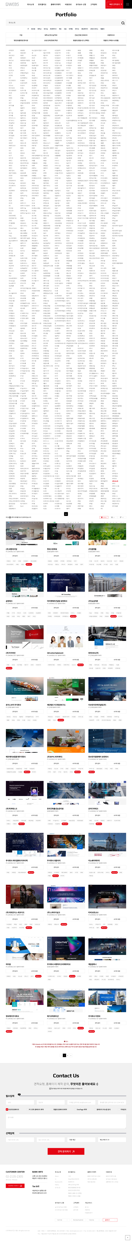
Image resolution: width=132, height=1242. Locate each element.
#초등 (102, 125)
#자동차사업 (81, 421)
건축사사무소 (94, 29)
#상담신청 (57, 123)
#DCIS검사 (12, 88)
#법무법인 (46, 183)
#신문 (67, 118)
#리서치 (34, 338)
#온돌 (67, 473)
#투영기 (103, 433)
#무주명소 (34, 456)
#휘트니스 (115, 496)
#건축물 (11, 456)
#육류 (79, 170)
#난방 (21, 458)
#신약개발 (69, 138)
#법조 (44, 196)
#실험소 (68, 176)
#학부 (113, 201)
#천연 (102, 68)
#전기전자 (92, 108)
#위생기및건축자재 (83, 108)
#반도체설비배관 (48, 93)
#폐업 (113, 68)
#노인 (21, 506)
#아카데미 (69, 228)
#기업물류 (23, 411)
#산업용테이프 (59, 80)
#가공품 (11, 306)
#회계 (113, 471)
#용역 (67, 508)
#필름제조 (115, 181)
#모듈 (33, 408)
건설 (65, 29)
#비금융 (45, 416)
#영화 (67, 446)
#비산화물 (46, 421)
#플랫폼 (114, 155)
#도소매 (34, 218)
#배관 (44, 160)
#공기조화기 (23, 135)
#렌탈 (33, 318)
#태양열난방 (104, 346)
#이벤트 (80, 291)
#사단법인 (46, 461)
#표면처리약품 (116, 98)
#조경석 (91, 318)
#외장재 (68, 491)
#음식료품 (80, 186)
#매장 (33, 373)
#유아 (79, 135)
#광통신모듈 (23, 241)
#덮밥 (33, 183)
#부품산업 (46, 356)
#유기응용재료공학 (83, 123)
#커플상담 (103, 226)
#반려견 (45, 103)
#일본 (79, 371)
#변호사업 (46, 216)
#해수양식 (115, 308)
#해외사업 (115, 321)
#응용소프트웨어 (82, 203)
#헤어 (113, 356)
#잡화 (79, 473)
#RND (10, 198)
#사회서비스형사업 (48, 501)
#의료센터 (80, 231)
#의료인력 (80, 243)
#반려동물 (46, 108)
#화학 (113, 428)
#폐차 (113, 70)
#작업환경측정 (82, 471)
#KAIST (11, 143)
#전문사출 (92, 143)
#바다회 (45, 60)
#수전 (56, 373)
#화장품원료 (115, 416)
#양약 (67, 296)
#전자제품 (92, 193)
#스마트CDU (58, 416)
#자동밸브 (80, 406)
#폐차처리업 (115, 78)
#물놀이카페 (35, 463)
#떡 (33, 286)
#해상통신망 (115, 303)
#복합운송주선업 (48, 293)
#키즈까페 (103, 313)
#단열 (33, 115)
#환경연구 (115, 448)
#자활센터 (80, 466)
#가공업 (11, 303)
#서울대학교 (58, 170)
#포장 (113, 83)
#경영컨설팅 (23, 65)
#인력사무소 (81, 321)
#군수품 (22, 308)
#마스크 (34, 346)
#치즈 (102, 173)
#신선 (67, 125)
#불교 (44, 383)
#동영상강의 (35, 251)
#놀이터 (34, 63)
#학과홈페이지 (116, 198)
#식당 (67, 80)
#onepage (12, 281)
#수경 (56, 351)
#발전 (44, 120)
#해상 (113, 288)
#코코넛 (103, 271)
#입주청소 (80, 398)
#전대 (90, 123)
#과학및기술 (23, 211)
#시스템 (57, 488)
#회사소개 (115, 481)
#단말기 (34, 108)
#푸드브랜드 (115, 105)
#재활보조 (92, 58)
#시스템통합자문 (59, 498)
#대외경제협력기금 (37, 155)
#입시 (79, 386)
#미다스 (34, 481)
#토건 (102, 373)
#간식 (10, 353)
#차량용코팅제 (93, 491)
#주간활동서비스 (94, 373)
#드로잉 (34, 258)
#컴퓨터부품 (104, 248)
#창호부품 (103, 58)
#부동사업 (46, 301)
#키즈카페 (103, 316)
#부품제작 (46, 358)
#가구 (10, 308)
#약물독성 (69, 278)
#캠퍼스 (103, 221)
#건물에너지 (12, 413)
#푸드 (113, 103)
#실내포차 (69, 155)
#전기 (90, 80)
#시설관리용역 (59, 483)
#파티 (102, 461)
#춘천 (102, 135)
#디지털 (34, 278)
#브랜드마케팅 (47, 398)
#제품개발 (92, 301)
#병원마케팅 (46, 226)
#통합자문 (103, 428)
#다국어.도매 (35, 90)
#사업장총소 (46, 473)
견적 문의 (15, 556)
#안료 (67, 238)
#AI (10, 53)
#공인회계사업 (24, 163)
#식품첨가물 (69, 108)
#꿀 (21, 446)
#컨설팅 (103, 236)
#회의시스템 (115, 486)
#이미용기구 (81, 288)
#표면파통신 (115, 100)
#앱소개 (68, 273)
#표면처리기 (115, 95)
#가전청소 (11, 343)
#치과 (102, 163)
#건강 (10, 398)
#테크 (102, 368)
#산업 (44, 508)
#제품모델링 (92, 303)
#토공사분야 (104, 378)
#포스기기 (115, 80)
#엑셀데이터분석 (71, 341)
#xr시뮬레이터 (13, 293)
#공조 (21, 181)
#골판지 (22, 108)
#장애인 (80, 493)
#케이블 (103, 261)
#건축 (10, 441)
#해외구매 (115, 316)
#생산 (56, 148)
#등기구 (34, 266)
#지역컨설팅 (92, 453)
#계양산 (22, 68)
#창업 (102, 50)
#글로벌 (22, 328)
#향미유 (114, 348)
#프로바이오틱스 (117, 135)
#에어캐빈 (69, 333)
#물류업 (34, 476)
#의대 (79, 206)
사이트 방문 (34, 556)
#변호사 (45, 211)
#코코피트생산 (105, 278)
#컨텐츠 (103, 241)
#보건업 (45, 231)
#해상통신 (115, 301)
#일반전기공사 (82, 366)
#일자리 (80, 373)
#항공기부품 (115, 281)
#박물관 (45, 85)
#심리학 (68, 188)
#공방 (21, 148)
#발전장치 (46, 133)
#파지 (102, 458)
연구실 (46, 29)
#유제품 (80, 150)
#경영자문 (23, 63)
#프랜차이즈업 (116, 120)
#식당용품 (69, 83)
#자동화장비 (81, 441)
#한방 (113, 243)
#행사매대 (115, 341)
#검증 (10, 488)
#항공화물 (115, 283)
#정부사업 (92, 243)
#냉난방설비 (23, 481)
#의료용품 (80, 241)
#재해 (90, 50)
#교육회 (22, 273)
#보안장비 (46, 246)
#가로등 (11, 311)
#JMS (10, 140)
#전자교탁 (92, 168)
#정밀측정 (92, 231)
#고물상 (22, 80)
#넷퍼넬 (22, 501)
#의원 (79, 271)
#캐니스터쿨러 (105, 213)
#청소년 (103, 95)
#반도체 (45, 88)
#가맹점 (11, 323)
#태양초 (103, 348)
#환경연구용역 (116, 451)
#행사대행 (115, 338)
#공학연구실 (23, 196)
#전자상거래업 (93, 181)
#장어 (79, 496)
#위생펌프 (80, 110)
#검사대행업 (12, 483)
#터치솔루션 (104, 356)
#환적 (113, 461)
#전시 (90, 155)
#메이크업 (34, 386)
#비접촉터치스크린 (48, 438)
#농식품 (34, 70)
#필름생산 (115, 178)
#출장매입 (103, 138)
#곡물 (21, 98)
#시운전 (57, 501)
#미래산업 (34, 483)
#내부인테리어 (24, 468)
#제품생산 (92, 306)
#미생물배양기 (36, 488)
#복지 (44, 278)
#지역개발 (92, 443)
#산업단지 (57, 55)
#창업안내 (103, 53)
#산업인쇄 (57, 85)
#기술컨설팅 (23, 398)
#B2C (10, 65)
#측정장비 (103, 160)
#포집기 (114, 90)
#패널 (102, 483)
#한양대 (114, 253)
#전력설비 (92, 133)
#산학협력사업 (59, 100)
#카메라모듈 (104, 201)
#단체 (33, 123)
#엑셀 (67, 338)
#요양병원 (69, 503)
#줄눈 (90, 411)
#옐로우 (68, 458)
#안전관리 (69, 246)
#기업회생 (23, 421)
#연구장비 (69, 391)
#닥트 (33, 105)
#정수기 (91, 251)
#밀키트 (45, 55)
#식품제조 (69, 105)
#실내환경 (69, 158)
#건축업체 (11, 473)
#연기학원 (69, 396)
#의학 (79, 278)
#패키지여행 (104, 488)
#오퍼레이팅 (69, 468)
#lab (10, 273)
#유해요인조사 (82, 168)
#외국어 (68, 486)
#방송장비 (46, 145)
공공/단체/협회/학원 (51, 40)
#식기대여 (69, 73)
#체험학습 (103, 120)
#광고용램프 (23, 236)
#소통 (56, 291)
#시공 (56, 473)
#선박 (56, 183)
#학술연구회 (115, 213)
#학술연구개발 (116, 208)
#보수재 (45, 236)
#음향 (79, 198)
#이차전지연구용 (82, 308)
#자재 (79, 463)
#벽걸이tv (46, 201)
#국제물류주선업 (25, 303)
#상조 (56, 130)
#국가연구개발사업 (25, 288)
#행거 (113, 331)
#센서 (56, 256)
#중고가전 (92, 418)
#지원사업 (92, 456)
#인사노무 (80, 326)
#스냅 (56, 411)
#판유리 (103, 473)
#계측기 (22, 70)
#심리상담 (69, 183)
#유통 (79, 158)
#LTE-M (11, 158)
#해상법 (114, 296)
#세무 (56, 231)
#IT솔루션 (11, 123)
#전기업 (91, 100)
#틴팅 (102, 453)
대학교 (39, 29)
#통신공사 (103, 408)
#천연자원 (103, 70)
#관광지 (22, 221)
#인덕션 (80, 316)
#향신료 (114, 351)
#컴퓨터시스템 (105, 251)
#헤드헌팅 (115, 353)
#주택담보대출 (93, 398)
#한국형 (114, 241)
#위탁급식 (80, 113)
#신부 (67, 123)
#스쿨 (56, 443)
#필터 (113, 186)
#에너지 (68, 321)
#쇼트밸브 (57, 341)
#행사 (113, 333)
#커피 (102, 228)
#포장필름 (115, 88)
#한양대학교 (115, 256)
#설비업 (57, 203)
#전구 (90, 78)
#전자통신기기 (93, 201)
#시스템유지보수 (59, 493)
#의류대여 (80, 256)
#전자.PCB (92, 163)
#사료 (44, 463)
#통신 (102, 406)
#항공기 (114, 278)
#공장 (21, 170)
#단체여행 (34, 125)
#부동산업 (46, 321)
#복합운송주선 (47, 291)
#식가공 (68, 68)
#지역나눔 (92, 446)
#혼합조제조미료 (117, 388)
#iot (10, 243)
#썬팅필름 (69, 213)
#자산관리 (80, 448)
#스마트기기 (58, 421)
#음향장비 (80, 201)
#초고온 (103, 123)
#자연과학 (80, 453)
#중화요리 (92, 436)
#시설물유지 (58, 486)
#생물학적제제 (59, 145)
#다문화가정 (35, 95)
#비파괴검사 (46, 453)
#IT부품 (11, 115)
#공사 (21, 150)
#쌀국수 (68, 201)
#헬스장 (114, 363)
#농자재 (34, 80)
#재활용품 (92, 63)
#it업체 (11, 263)
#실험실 (68, 178)
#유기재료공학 (82, 125)
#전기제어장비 (93, 118)
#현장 (113, 371)
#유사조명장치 (82, 133)
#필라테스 (115, 170)
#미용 (33, 503)
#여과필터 (69, 358)
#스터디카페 (58, 456)
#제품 (90, 298)
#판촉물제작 (104, 481)
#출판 (102, 143)
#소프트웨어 (58, 296)
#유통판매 (80, 165)
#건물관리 (11, 411)
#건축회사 (11, 478)
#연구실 (68, 383)
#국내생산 (23, 296)
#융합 (79, 176)
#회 (113, 468)
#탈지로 (103, 331)
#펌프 (102, 496)
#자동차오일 (81, 423)
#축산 (102, 130)
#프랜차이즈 (115, 118)
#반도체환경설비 (48, 100)
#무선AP (34, 431)
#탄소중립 (103, 326)
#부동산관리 (46, 311)
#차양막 (91, 501)
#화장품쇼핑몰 (116, 413)
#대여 (33, 153)
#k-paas (11, 271)
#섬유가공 (57, 213)
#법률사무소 (46, 178)
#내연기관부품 (24, 473)
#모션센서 (34, 411)
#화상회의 (115, 403)
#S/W (10, 201)
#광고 (21, 228)
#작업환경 (80, 468)
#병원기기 (46, 223)
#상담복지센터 (59, 115)
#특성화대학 (104, 441)
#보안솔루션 (46, 243)
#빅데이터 (46, 456)
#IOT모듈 (11, 105)
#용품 (79, 53)
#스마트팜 (57, 431)
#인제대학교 (81, 336)
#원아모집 (80, 98)
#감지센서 (11, 366)
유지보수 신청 (81, 4)
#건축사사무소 (13, 463)
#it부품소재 (12, 256)
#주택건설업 (92, 396)
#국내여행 (23, 298)
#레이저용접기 (36, 311)
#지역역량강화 (93, 451)
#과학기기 (23, 203)
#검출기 (11, 491)
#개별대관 (11, 388)
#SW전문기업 (12, 218)
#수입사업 (57, 371)
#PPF (10, 188)
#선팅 (56, 186)
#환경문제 (115, 441)
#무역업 (34, 446)
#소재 (56, 288)
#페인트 (103, 503)
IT (28, 29)
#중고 (90, 416)
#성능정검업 (58, 223)
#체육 (102, 108)
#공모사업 (23, 145)
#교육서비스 (23, 263)
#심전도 (68, 196)
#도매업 (34, 211)
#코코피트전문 (105, 281)
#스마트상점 (58, 423)
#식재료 (68, 95)
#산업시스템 (58, 65)
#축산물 (103, 133)
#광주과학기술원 (25, 238)
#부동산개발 (46, 306)
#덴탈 (33, 198)
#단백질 (34, 110)
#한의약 (114, 258)
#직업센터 (92, 466)
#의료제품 (80, 248)
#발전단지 (46, 123)
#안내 (67, 236)
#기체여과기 (23, 426)
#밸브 (44, 176)
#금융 (21, 343)
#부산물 (45, 333)
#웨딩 (79, 105)
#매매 (33, 368)
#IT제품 (11, 133)
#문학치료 (34, 458)
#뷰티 (44, 391)
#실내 (67, 145)
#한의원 (114, 261)
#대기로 (34, 133)
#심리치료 (69, 186)
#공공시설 (23, 123)
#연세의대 (69, 408)
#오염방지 (69, 466)
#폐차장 (114, 73)
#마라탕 (34, 341)
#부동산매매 (46, 313)
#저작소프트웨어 (94, 68)
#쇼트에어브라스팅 (60, 343)
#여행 (67, 361)
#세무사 (57, 236)
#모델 (33, 401)
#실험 (67, 165)
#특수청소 (103, 448)
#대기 (33, 130)
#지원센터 (92, 458)
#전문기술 (92, 140)
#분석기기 (46, 373)
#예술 (67, 451)
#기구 (21, 378)
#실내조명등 (69, 153)
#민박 (44, 50)
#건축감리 (11, 443)
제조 (60, 29)
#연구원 (68, 388)
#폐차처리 (115, 75)
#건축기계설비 (13, 451)
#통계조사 (103, 398)
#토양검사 (103, 391)
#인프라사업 (81, 361)
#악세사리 (69, 233)
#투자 (102, 436)
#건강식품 (11, 406)
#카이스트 (103, 203)
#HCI (10, 95)
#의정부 (80, 276)
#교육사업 (23, 261)
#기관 (21, 376)
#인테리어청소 (82, 353)
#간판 (10, 356)
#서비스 (57, 160)
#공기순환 (23, 130)
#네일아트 (23, 491)
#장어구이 (80, 498)
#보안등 (45, 241)
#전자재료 (92, 191)
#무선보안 (34, 433)
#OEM (10, 178)
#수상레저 (57, 361)
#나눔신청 (23, 453)
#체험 (102, 115)
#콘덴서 (103, 286)
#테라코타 (103, 361)
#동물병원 (34, 246)
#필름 (113, 173)
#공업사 (22, 153)
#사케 (44, 491)
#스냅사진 (57, 413)
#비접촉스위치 (47, 433)
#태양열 (103, 343)
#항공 (113, 276)
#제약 (90, 276)
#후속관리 (115, 491)
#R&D (10, 196)
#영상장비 (69, 436)
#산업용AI (57, 68)
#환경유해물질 (116, 453)
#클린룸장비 (104, 308)
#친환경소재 (104, 191)
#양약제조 (69, 298)
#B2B (10, 63)
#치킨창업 (103, 181)
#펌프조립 (103, 498)
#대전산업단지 (36, 158)
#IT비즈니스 (12, 118)
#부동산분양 (46, 316)
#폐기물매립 (115, 60)
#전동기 (91, 125)
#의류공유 (80, 253)
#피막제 (114, 158)
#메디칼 (34, 383)
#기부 (21, 383)
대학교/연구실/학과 (51, 35)
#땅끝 (33, 283)
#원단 (79, 85)
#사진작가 (46, 481)
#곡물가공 (23, 100)
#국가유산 (23, 291)
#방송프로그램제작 (48, 148)
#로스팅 (34, 328)
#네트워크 (23, 493)
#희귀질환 (115, 506)
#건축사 (11, 458)
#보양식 (45, 251)
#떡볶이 (34, 288)
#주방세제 (92, 388)
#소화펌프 (57, 333)
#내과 (21, 466)
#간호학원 (11, 358)
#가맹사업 (11, 321)
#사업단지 (46, 471)
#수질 (56, 378)
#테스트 (103, 366)
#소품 (56, 293)
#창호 (102, 55)
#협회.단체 (115, 378)
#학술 (113, 203)
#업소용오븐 (69, 318)
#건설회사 (11, 438)
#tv (10, 291)
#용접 (79, 50)
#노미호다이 (23, 503)
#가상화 (11, 333)
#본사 (44, 296)
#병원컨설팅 (46, 228)
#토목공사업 (104, 388)
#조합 (90, 351)
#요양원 (68, 506)
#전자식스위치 (93, 183)
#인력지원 (80, 323)
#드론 (33, 261)
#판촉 (102, 476)
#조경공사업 (92, 316)
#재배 (79, 508)
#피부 (113, 160)
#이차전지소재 (82, 306)
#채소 (102, 60)
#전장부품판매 (93, 206)
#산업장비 (57, 88)
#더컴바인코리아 (36, 178)
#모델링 (34, 403)
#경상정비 (23, 53)
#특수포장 (103, 451)
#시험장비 (69, 65)
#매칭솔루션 (35, 381)
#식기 (67, 70)
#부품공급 (46, 353)
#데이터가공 (35, 186)
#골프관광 (23, 113)
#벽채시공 (46, 203)
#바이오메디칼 (47, 73)
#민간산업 (34, 506)
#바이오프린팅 (47, 80)
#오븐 (67, 463)
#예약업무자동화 (71, 456)
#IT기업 (11, 113)
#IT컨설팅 (11, 135)
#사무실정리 (46, 466)
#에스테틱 (69, 326)
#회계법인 (115, 476)
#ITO (10, 110)
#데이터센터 (35, 193)
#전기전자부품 (93, 110)
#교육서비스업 (24, 266)
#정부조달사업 (93, 246)
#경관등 (22, 50)
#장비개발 (80, 483)
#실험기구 (69, 168)
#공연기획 (23, 158)
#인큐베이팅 (81, 341)
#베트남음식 (46, 198)
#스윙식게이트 (59, 441)
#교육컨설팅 (23, 271)
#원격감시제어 (82, 83)
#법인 (44, 188)
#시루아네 (57, 478)
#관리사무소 (23, 226)
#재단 (79, 503)
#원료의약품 (81, 95)
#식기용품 (69, 78)
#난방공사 (23, 461)
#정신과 (91, 263)
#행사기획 (115, 336)
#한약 (113, 251)
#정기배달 (92, 221)
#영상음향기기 (70, 433)
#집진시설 (92, 486)
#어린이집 (69, 308)
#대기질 (34, 138)
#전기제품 (92, 120)
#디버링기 (34, 268)
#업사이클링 (69, 316)
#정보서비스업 (93, 233)
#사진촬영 (46, 483)
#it (9, 246)
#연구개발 (69, 368)
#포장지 (114, 85)
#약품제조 (69, 283)
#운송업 (80, 75)
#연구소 (68, 381)
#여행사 (68, 363)
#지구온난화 (92, 441)
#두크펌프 (34, 256)
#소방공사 (57, 278)
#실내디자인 (69, 148)
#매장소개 (34, 376)
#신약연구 (69, 140)
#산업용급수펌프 (59, 70)
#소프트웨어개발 (59, 298)
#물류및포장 (35, 471)
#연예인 (68, 413)
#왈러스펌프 (69, 483)
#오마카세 (69, 461)
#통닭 (102, 403)
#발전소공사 (46, 130)
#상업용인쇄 (58, 125)
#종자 (90, 363)
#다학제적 (34, 103)
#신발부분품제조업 (71, 120)
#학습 (113, 218)
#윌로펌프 (80, 115)
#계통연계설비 (24, 73)
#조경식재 (92, 323)
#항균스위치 (115, 286)
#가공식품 (11, 301)
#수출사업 (57, 391)
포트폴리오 (42, 4)
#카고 (102, 196)
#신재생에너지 (70, 143)
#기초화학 (23, 428)
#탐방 (102, 336)
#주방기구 (92, 381)
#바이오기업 (46, 68)
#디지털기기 (35, 281)
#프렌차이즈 (115, 125)
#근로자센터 (23, 326)
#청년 (102, 83)
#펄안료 (103, 493)
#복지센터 (46, 286)
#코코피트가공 (105, 276)
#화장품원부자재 (117, 418)
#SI (10, 206)
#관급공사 (23, 223)
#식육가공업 (69, 90)
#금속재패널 (23, 341)
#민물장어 (34, 508)
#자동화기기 (81, 436)
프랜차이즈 (53, 29)
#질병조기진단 (93, 481)
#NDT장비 (11, 170)
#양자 (67, 301)
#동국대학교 (35, 243)
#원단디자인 (81, 88)
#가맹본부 (11, 313)
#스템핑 (57, 461)
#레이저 (34, 308)
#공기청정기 (23, 138)
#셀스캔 (57, 261)
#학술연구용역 (116, 211)
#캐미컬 (103, 218)
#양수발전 (69, 293)
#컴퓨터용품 (104, 253)
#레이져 (34, 313)
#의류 (79, 251)
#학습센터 (115, 221)
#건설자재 (11, 433)
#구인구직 (23, 283)
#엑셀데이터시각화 (71, 343)
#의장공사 (80, 273)
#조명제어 (92, 346)
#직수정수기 (92, 463)
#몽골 (33, 418)
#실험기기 (69, 170)
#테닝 (102, 358)
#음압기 (80, 193)
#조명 (90, 336)
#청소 (102, 93)
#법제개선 (46, 193)
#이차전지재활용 (82, 311)
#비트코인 (46, 451)
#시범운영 (57, 481)
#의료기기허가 (82, 228)
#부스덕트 (46, 341)
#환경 (113, 438)
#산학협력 (57, 95)
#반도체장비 (46, 95)
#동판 (33, 253)
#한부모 (114, 248)
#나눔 (21, 451)
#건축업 (11, 471)
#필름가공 (115, 176)
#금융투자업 (23, 348)
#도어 (33, 231)
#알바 (67, 253)
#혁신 (113, 366)
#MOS (10, 165)
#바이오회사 (46, 83)
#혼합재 (114, 386)
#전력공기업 (92, 128)
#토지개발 (103, 396)
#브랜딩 (45, 401)
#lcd (10, 276)
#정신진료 (92, 266)
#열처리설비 (69, 423)
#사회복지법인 (47, 496)
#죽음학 (91, 403)
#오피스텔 (69, 471)
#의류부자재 (81, 261)
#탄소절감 (103, 323)
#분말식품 (46, 363)
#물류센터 (34, 473)
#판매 (102, 471)
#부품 (44, 348)
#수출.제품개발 (59, 388)
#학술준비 (115, 216)
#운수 (79, 78)
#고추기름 (23, 90)
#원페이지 (80, 103)
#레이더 (34, 303)
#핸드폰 (114, 326)
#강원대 (11, 373)
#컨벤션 (103, 233)
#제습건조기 (92, 273)
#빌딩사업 (46, 458)
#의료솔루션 (81, 233)
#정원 (90, 268)
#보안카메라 (46, 248)
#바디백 (45, 63)
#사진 (44, 478)
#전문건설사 (92, 135)
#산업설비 (57, 60)
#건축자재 (11, 476)
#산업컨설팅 (58, 90)
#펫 (102, 508)
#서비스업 (57, 165)
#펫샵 (113, 55)
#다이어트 (34, 100)
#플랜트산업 (115, 153)
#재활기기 (92, 55)
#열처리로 (69, 421)
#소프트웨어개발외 (60, 318)
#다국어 (34, 88)
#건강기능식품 (13, 401)
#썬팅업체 (69, 208)
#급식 (21, 356)
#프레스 (114, 123)
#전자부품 (92, 173)
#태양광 (103, 341)
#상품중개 (57, 133)
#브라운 (45, 393)
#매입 (33, 371)
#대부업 (34, 150)
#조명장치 (92, 343)
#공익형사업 (23, 160)
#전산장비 (92, 150)
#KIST (10, 148)
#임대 (79, 378)
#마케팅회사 (35, 356)
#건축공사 (11, 446)
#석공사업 (57, 178)
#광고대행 (23, 231)
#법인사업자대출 (48, 191)
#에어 (67, 328)
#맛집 (33, 363)
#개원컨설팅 (12, 391)
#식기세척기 (69, 75)
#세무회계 (57, 241)
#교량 (21, 248)
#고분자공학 (23, 83)
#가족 (10, 346)
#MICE (10, 160)
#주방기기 (92, 383)
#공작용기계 (23, 165)
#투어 (102, 431)
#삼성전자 (57, 110)
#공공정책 (23, 125)
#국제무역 (23, 301)
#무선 (33, 428)
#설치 (56, 208)
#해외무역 (115, 318)
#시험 (67, 53)
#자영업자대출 (82, 458)
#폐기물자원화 (116, 63)
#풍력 (113, 113)
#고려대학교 (23, 78)
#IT (10, 108)
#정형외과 (92, 271)
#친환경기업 (104, 188)
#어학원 (68, 311)
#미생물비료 (35, 491)
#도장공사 (34, 236)
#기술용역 (23, 393)
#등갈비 (34, 263)
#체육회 (103, 113)
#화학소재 (115, 431)
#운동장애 (80, 70)
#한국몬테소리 (116, 233)
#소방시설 (57, 281)
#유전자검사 (81, 143)
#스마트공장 (58, 418)
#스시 (56, 438)
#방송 (44, 140)
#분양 (44, 376)
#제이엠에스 (92, 281)
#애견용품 (69, 261)
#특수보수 (103, 446)
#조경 (90, 313)
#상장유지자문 (59, 128)
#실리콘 (68, 160)
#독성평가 (34, 241)
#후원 (113, 493)
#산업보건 (57, 58)
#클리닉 (103, 301)
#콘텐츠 (103, 291)
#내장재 (22, 478)
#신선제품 (69, 130)
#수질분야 (57, 383)
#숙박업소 (57, 403)
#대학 (33, 165)
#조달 (90, 331)
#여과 (67, 356)
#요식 (67, 498)
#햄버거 (114, 328)
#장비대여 (80, 486)
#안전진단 (69, 251)
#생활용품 (57, 155)
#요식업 (68, 501)
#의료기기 (80, 213)
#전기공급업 (92, 85)
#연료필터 (69, 401)
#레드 (33, 301)
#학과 (113, 196)
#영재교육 (69, 443)
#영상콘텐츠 (69, 441)
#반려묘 (45, 110)
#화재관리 (115, 423)
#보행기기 (46, 256)
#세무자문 (57, 238)
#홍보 (113, 393)
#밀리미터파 (46, 53)
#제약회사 (92, 278)
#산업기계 (57, 53)
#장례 (79, 476)
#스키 (56, 451)
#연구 (67, 366)
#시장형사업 (58, 503)
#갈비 (10, 361)
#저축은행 (92, 70)
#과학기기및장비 (25, 206)
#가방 (10, 328)
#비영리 (45, 423)
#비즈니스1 (46, 443)
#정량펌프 (92, 223)
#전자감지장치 (93, 165)
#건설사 (11, 421)
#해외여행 (115, 323)
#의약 (79, 266)
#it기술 (11, 251)
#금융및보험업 (24, 346)
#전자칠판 (92, 198)
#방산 (44, 138)
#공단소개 (23, 143)
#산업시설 (57, 63)
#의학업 (80, 286)
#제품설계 (92, 308)
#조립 (90, 333)
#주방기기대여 (93, 386)
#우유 (79, 63)
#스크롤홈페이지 (59, 448)
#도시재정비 (35, 228)
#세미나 (57, 246)
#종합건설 (92, 366)
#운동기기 (80, 68)
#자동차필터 (81, 428)
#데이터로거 (35, 188)
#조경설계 (92, 321)
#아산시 (68, 226)
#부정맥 (45, 346)
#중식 (90, 431)
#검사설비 (11, 486)
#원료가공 (80, 93)
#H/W (10, 93)
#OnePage (12, 183)
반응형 (33, 29)
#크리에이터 (104, 293)
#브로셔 (45, 406)
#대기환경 (34, 140)
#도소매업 (34, 221)
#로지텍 (34, 331)
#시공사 (57, 476)
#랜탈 (33, 298)
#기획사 (22, 438)
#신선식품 (69, 128)
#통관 (102, 401)
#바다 (44, 58)
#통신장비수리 (105, 416)
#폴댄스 (114, 93)
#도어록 (34, 233)
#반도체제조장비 (48, 98)
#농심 (33, 73)
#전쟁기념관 (92, 211)
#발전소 (45, 128)
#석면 (56, 181)
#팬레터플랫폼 (105, 491)
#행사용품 (115, 343)
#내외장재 (23, 476)
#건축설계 (11, 468)
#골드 (21, 105)
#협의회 (114, 373)
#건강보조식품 (13, 403)
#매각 (33, 366)
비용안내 (68, 4)
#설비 (56, 198)
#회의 (113, 483)
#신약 (67, 135)
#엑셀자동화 (69, 346)
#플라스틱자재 (116, 145)
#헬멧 (113, 358)
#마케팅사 (34, 351)
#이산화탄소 (81, 296)
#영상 (67, 426)
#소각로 (57, 263)
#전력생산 (92, 130)
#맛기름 (34, 361)
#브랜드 (45, 396)
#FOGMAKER (12, 90)
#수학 (56, 398)
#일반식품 (80, 363)
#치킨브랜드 (104, 178)
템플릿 (102, 29)
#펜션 (102, 506)
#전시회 (91, 158)
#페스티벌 (103, 501)
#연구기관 (69, 373)
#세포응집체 (58, 253)
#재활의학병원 (93, 65)
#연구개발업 (69, 371)
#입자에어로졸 (82, 391)
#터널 (102, 353)
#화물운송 (115, 401)
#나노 (21, 448)
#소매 (56, 271)
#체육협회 (103, 110)
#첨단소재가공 (105, 80)
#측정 (102, 155)
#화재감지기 (115, 421)
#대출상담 (34, 163)
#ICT (10, 100)
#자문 (79, 446)
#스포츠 (57, 468)
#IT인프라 (11, 130)
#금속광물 (23, 336)
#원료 (79, 90)
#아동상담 (69, 218)
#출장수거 (103, 140)
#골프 (21, 110)
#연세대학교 (69, 406)
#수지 (56, 376)
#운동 (79, 65)
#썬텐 (67, 203)
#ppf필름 (11, 286)
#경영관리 (23, 58)
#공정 (21, 178)
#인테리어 (80, 348)
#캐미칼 (103, 216)
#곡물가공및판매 (25, 103)
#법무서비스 (46, 186)
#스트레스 (57, 466)
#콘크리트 (103, 288)
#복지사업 (46, 283)
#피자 (113, 168)
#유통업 (80, 163)
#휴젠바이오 (115, 503)
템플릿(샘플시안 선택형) (81, 40)
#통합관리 (103, 423)
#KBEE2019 (12, 145)
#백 (44, 170)
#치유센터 (103, 170)
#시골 (56, 471)
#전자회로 (92, 203)
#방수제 (45, 153)
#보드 (44, 233)
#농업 (33, 75)
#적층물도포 (92, 75)
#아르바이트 (69, 223)
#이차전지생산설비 (83, 303)
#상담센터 (57, 118)
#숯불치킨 (57, 408)
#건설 (10, 416)
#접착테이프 (92, 218)
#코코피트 (103, 273)
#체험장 (103, 118)
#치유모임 (103, 168)
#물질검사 (34, 478)
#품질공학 (115, 110)
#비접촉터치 (46, 436)
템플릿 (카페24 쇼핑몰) (111, 40)
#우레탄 (80, 55)
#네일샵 (22, 488)
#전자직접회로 (93, 196)
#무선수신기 (35, 438)
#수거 (56, 348)
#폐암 (113, 65)
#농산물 (34, 68)
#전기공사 (92, 88)
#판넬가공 (103, 468)
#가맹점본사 (12, 326)
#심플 (67, 198)
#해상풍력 (115, 306)
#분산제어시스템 (48, 366)
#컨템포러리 (104, 243)
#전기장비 (92, 105)
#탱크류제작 (104, 351)
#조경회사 (92, 328)
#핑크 (113, 188)
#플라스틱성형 (116, 143)
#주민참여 (92, 378)
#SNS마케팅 (12, 216)
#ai (10, 231)
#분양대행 (46, 378)
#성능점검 (57, 221)
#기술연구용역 (24, 391)
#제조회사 (92, 296)
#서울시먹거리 (59, 173)
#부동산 (45, 303)
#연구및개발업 (70, 378)
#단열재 (34, 120)
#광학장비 (23, 246)
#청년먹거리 (104, 88)
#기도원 (22, 381)
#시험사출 (69, 60)
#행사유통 (115, 346)
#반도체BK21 (47, 90)
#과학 (21, 201)
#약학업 (68, 288)
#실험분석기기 (70, 173)
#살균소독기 (58, 103)
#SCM (10, 203)
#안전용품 (69, 248)
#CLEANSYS (12, 80)
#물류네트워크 (36, 468)
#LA (10, 150)
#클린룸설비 (104, 306)
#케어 (102, 258)
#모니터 (34, 396)
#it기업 (11, 253)
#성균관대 (57, 216)
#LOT (10, 155)
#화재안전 (115, 426)
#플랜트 (114, 150)
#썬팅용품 (69, 211)
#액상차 (68, 271)
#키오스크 (103, 311)
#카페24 (103, 208)
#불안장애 (46, 386)
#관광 (21, 218)
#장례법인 (80, 478)
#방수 (44, 150)
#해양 (113, 311)
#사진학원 (46, 486)
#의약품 (80, 268)
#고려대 (22, 75)
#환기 (113, 456)
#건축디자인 (12, 453)
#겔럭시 (11, 506)
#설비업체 (57, 206)
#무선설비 (34, 436)
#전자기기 (92, 170)
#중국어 (91, 423)
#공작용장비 (23, 168)
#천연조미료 (104, 73)
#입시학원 (80, 388)
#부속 (44, 336)
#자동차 (80, 416)
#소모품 (57, 276)
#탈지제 (103, 333)
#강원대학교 (12, 376)
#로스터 (34, 326)
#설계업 (57, 193)
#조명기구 (92, 338)
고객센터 (93, 4)
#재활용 (91, 60)
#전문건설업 (92, 138)
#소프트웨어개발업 (60, 316)
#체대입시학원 (105, 105)
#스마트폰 (57, 436)
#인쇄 (79, 328)
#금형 (21, 351)
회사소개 (30, 4)
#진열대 (91, 478)
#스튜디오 (57, 463)
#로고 (33, 321)
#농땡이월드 (35, 65)
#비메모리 (46, 418)
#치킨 (102, 176)
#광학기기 (23, 243)
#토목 (102, 383)
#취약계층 (103, 150)
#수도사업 (57, 353)
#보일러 (45, 253)
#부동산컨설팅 (47, 326)
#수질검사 (57, 381)
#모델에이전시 (36, 406)
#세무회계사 (58, 243)
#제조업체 (92, 293)
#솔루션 (57, 336)
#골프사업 (23, 115)
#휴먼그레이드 (116, 501)
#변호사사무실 (47, 213)
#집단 (90, 483)
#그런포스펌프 (24, 318)
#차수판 (91, 498)
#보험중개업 (46, 273)
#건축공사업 (12, 448)
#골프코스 (23, 118)
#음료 (79, 178)
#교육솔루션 (23, 268)
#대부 (33, 148)
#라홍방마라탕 (36, 291)
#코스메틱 (103, 268)
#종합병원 (92, 368)
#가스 (10, 336)
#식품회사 (69, 113)
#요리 (67, 496)
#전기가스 (92, 83)
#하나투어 (115, 193)
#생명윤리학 (58, 140)
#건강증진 (11, 408)
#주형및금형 (92, 401)
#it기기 (11, 248)
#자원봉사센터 (82, 461)
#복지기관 (46, 281)
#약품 (67, 281)
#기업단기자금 (24, 408)
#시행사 (68, 50)
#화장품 (114, 411)
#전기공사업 (92, 90)
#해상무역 (115, 293)
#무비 (33, 426)
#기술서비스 (23, 388)
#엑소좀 (68, 348)
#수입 (56, 368)
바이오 (77, 29)
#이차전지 (80, 301)
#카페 (102, 206)
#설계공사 (57, 191)
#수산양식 (57, 358)
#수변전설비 (58, 356)
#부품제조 (46, 361)
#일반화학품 (81, 368)
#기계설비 (23, 366)
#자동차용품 (81, 426)
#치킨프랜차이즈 (105, 183)
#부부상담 (46, 328)
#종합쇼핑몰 (92, 371)
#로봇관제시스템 (36, 323)
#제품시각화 (92, 311)
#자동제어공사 (82, 413)
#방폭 (44, 158)
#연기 (67, 393)
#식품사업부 (69, 103)
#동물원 (34, 248)
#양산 (67, 291)
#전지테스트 (92, 213)
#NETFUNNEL (13, 173)
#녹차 (33, 58)
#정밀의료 (92, 228)
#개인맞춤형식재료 (14, 393)
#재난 (79, 501)
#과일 (21, 198)
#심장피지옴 (69, 193)
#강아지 (11, 371)
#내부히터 (23, 471)
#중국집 (91, 426)
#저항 (90, 73)
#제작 (90, 283)
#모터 (33, 413)
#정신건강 (92, 256)
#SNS (10, 213)
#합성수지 (115, 273)
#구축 (21, 286)
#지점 (90, 461)
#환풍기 (114, 463)
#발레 (44, 118)
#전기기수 (92, 93)
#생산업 (57, 153)
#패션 (102, 486)
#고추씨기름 (23, 93)
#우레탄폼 (80, 58)
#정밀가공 (92, 226)
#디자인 (34, 273)
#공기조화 (23, 133)
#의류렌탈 (80, 258)
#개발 (10, 383)
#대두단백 (34, 143)
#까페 (21, 443)
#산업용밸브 (58, 73)
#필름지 (114, 183)
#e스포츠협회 (12, 238)
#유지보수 (80, 153)
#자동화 (80, 431)
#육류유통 (80, 173)
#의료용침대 (81, 238)
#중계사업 (92, 413)
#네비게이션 (23, 483)
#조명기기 (92, 341)
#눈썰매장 (34, 85)
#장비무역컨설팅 (82, 491)
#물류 (33, 466)
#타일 (102, 321)
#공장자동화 (23, 176)
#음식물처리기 (82, 188)
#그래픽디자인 (24, 313)
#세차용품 (57, 251)
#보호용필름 (46, 276)
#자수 (79, 451)
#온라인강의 (69, 478)
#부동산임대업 (47, 323)
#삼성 (56, 108)
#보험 (44, 261)
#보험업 (45, 271)
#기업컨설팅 (23, 416)
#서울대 (57, 168)
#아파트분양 (69, 231)
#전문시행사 (92, 145)
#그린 (21, 321)
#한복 (113, 246)
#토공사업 (103, 381)
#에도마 (68, 323)
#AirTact (11, 60)
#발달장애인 (46, 115)
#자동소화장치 (82, 411)
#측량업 (103, 153)
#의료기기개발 (82, 216)
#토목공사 (103, 386)
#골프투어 (23, 120)
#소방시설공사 (59, 283)
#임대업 (80, 381)
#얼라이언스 (69, 313)
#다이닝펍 (34, 98)
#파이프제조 (104, 456)
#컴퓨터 (103, 246)
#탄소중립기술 (105, 328)
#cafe (10, 233)
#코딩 (102, 266)
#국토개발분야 (24, 306)
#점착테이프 (92, 216)
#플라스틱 (115, 140)
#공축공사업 (23, 191)
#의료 (79, 208)
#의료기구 (80, 211)
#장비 (79, 481)
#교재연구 (23, 276)
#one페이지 (12, 283)
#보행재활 (46, 258)
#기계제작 (23, 373)
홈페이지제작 (56, 4)
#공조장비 (23, 183)
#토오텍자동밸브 (105, 393)
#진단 (90, 476)
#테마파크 (103, 363)
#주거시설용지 (93, 376)
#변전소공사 (46, 208)
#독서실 (34, 238)
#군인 (21, 311)
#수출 (56, 386)
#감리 (10, 363)
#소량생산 (57, 268)
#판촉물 (103, 478)
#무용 (33, 448)
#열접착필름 (69, 418)
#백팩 (44, 173)
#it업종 (11, 261)
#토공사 (103, 376)
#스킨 (56, 453)
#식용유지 (69, 88)
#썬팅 (67, 206)
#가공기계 (11, 298)
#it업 (10, 258)
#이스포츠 (80, 298)
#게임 (10, 496)
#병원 (44, 221)
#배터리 (45, 168)
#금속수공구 (23, 338)
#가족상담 (11, 348)
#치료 (102, 165)
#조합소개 (92, 353)
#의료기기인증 (82, 223)
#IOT (10, 103)
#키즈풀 (103, 318)
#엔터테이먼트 (70, 353)
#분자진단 (46, 381)
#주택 (90, 393)
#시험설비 (69, 63)
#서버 (56, 158)
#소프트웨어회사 (59, 326)
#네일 (21, 486)
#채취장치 (103, 65)
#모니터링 (34, 398)
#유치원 (80, 155)
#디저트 (34, 276)
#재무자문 (80, 506)
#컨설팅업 (103, 238)
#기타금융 (23, 431)
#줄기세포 (92, 408)
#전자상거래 (92, 178)
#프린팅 (114, 138)
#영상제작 (69, 438)
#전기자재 (92, 103)
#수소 (56, 363)
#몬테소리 (34, 416)
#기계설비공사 (24, 368)
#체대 (102, 103)
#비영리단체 (46, 426)
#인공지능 (80, 313)
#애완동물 (69, 266)
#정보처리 (92, 236)
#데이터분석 (35, 191)
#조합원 (91, 356)
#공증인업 (23, 188)
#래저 (33, 293)
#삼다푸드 (57, 105)
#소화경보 (57, 328)
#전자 (90, 160)
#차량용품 (92, 493)
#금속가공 (23, 333)
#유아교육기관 (82, 138)
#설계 (56, 188)
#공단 (21, 140)
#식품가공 (69, 100)
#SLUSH (11, 211)
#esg (10, 236)
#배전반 (45, 165)
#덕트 (33, 181)
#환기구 (114, 458)
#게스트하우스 (13, 493)
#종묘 (90, 361)
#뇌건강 (34, 83)
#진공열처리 (92, 473)
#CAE (10, 68)
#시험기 (68, 55)
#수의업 (57, 366)
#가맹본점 (11, 318)
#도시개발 (34, 223)
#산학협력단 (58, 98)
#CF (10, 78)
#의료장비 (80, 246)
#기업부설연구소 (25, 413)
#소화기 (57, 331)
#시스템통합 (58, 496)
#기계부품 (23, 363)
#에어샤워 (69, 331)
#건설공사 (11, 418)
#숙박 (56, 401)
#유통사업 (80, 160)
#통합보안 (103, 426)
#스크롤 (57, 446)
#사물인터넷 (46, 468)
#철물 (102, 78)
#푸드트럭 (115, 108)
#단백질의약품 (36, 113)
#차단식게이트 (93, 488)
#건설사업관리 (13, 423)
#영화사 (68, 448)
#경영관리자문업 (25, 60)
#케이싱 (103, 263)
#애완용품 (69, 268)
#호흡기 (114, 383)
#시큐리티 (57, 508)
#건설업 (11, 428)
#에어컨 (68, 336)
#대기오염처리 (36, 135)
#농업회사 (34, 78)
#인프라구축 (81, 358)
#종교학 (91, 358)
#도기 (33, 201)
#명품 (33, 393)
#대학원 (34, 173)
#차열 (90, 503)
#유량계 (80, 128)
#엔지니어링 (69, 351)
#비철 (44, 446)
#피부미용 (115, 163)
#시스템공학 (58, 491)
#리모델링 (34, 336)
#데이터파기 (35, 196)
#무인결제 (34, 451)
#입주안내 (80, 396)
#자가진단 (80, 401)
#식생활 (68, 85)
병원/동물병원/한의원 (21, 40)
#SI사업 (11, 208)
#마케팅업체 (35, 353)
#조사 (90, 348)
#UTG (10, 226)
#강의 (10, 378)
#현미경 (114, 368)
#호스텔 (114, 381)
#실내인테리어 (70, 150)
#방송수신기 (46, 143)
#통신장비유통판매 (106, 418)
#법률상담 (46, 181)
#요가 (67, 493)
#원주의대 (80, 100)
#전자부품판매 (93, 176)
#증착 (90, 438)
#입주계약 (80, 393)
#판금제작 (103, 463)
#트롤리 (103, 438)
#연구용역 (69, 386)
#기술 (21, 386)
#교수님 (22, 251)
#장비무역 (80, 488)
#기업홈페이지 (24, 418)
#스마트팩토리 (59, 433)
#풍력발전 (115, 115)
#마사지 (34, 343)
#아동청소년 (69, 221)
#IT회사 (11, 138)
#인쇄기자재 (81, 331)
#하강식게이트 (116, 191)
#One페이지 (12, 186)
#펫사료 (114, 53)
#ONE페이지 (12, 181)
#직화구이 (92, 471)
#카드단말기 (104, 198)
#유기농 (80, 120)
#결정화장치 (12, 508)
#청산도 (103, 90)
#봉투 (44, 298)
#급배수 (22, 353)
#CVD (10, 83)
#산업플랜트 (58, 93)
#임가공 (80, 376)
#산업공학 (57, 50)
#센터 (56, 258)
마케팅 (71, 29)
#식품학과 (69, 110)
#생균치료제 (58, 138)
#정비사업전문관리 (94, 248)
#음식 (79, 183)
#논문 (33, 60)
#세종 (56, 248)
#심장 (67, 191)
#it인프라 (11, 266)
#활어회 (114, 466)
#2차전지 (11, 50)
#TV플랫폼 (12, 223)
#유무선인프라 (82, 130)
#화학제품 (115, 436)
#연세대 (68, 403)
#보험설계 (46, 263)
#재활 (90, 53)
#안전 (67, 241)
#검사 (10, 481)
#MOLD (11, 163)
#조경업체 (92, 326)
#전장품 (91, 208)
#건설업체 (11, 431)
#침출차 (103, 193)
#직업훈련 (92, 468)
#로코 (33, 333)
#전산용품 (92, 148)
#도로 (33, 203)
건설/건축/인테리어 (81, 35)
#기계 (21, 358)
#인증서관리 (81, 338)
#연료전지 (69, 398)
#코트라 (103, 283)
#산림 (44, 506)
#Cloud (11, 85)
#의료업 (80, 236)
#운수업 (80, 80)
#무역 (33, 443)
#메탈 (33, 388)
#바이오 (45, 65)
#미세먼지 (34, 493)
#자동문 (80, 403)
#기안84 (22, 401)
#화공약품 (115, 398)
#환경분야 (115, 443)
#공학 (21, 193)
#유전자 (80, 140)
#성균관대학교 (59, 218)
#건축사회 (11, 466)
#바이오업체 (46, 78)
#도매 (33, 206)
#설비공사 (57, 201)
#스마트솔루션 (59, 426)
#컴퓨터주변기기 (105, 256)
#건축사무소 (12, 461)
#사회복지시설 (47, 498)
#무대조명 (34, 423)
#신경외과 (69, 115)
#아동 (67, 216)
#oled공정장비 (13, 278)
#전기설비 (92, 98)
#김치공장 (23, 441)
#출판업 (103, 145)
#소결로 (57, 266)
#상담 (56, 113)
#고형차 (22, 95)
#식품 (67, 98)
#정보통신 (92, 238)
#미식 (33, 501)
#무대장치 (34, 421)
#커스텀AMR (104, 223)
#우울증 (80, 60)
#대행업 (34, 176)
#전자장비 (92, 186)
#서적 (56, 176)
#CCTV (11, 73)
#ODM (10, 176)
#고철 (21, 88)
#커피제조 (103, 231)
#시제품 (57, 506)
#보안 (44, 238)
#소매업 (57, 273)
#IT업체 (11, 128)
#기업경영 (23, 406)
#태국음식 (103, 338)
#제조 (90, 286)
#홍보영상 (115, 396)
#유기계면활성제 (82, 118)
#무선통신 (34, 441)
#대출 (33, 160)
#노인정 (34, 55)
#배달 (44, 163)
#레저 (33, 316)
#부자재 (45, 343)
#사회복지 (46, 493)
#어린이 (68, 306)
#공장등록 (23, 173)
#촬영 (102, 128)
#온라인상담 (69, 481)
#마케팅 (34, 348)
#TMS (10, 221)
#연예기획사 (69, 411)
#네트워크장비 (24, 496)
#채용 (102, 63)
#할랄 (113, 268)
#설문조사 (57, 196)
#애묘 (67, 263)
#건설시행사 (12, 426)
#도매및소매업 (36, 208)
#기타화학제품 (24, 433)
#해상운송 (115, 298)
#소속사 (57, 286)
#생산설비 (57, 150)
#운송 (79, 73)
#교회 (21, 278)
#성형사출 (57, 226)
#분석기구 (46, 371)
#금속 (21, 331)
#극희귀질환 (23, 323)
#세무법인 (57, 233)
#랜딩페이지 (35, 296)
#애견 (67, 258)
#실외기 (68, 163)
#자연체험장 (81, 456)
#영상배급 (69, 428)
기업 (20, 35)
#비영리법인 (46, 428)
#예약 (67, 453)
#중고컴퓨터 (92, 421)
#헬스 (113, 361)
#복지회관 (46, 288)
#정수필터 (92, 253)
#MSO (10, 168)
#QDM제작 (12, 191)
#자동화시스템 (82, 438)
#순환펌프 (57, 406)
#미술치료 (34, 498)
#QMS (10, 193)
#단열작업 (34, 118)
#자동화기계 (81, 433)
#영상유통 (69, 431)
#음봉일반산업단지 (83, 181)
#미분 (33, 486)
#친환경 (103, 186)
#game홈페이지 (13, 241)
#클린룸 (103, 303)
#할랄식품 (115, 271)
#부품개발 (46, 351)
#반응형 (45, 113)
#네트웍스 (23, 498)
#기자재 (22, 423)
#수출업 (57, 393)
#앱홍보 (68, 276)
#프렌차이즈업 (116, 133)
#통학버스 (103, 421)
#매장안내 (34, 378)
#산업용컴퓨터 (59, 78)
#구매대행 (23, 281)
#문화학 (34, 461)
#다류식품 (34, 93)
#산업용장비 (58, 75)
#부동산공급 (46, 308)
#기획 (21, 436)
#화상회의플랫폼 (117, 406)
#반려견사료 (46, 105)
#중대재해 (92, 428)
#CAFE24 (11, 70)
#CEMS (11, 75)
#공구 (21, 128)
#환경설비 (115, 446)
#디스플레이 (35, 271)
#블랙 (44, 408)
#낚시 (21, 456)
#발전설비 (46, 125)
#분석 (44, 368)
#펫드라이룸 (115, 50)
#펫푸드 (114, 58)
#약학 (67, 286)
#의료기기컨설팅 (82, 226)
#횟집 (113, 488)
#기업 (21, 403)
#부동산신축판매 (48, 318)
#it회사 (11, 268)
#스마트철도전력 (59, 428)
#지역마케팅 (92, 448)
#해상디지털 (115, 291)
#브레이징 (46, 403)
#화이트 (114, 408)
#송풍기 (57, 338)
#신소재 (68, 133)
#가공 (10, 296)
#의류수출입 (81, 263)
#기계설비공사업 (25, 371)
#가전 (10, 338)
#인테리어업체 (82, 351)
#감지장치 (11, 368)
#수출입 (57, 396)
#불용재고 (46, 388)
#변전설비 (46, 206)
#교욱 (21, 253)
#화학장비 (115, 433)
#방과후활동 (46, 135)
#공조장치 (23, 186)
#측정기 (103, 158)
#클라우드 (103, 298)
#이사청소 (80, 293)
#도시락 (34, 226)
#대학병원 (34, 170)
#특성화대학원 (105, 443)
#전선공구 (92, 153)
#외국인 (68, 488)
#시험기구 (69, 58)
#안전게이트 (69, 243)
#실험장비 (69, 181)
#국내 (21, 293)
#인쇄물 (80, 333)
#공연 (21, 155)
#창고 (90, 506)
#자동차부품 (81, 418)
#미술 (33, 496)
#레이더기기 (35, 306)
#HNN (10, 98)
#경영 (21, 55)
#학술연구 (115, 206)
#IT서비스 (11, 120)
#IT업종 (11, 125)
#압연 (67, 256)
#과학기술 (23, 208)
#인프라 (80, 356)
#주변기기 (92, 391)
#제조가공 (92, 288)
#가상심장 (11, 331)
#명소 (33, 391)
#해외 (113, 313)
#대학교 (34, 168)
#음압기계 (80, 196)
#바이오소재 (46, 75)
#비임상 (45, 431)
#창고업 (91, 508)
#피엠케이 (115, 165)
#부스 (44, 338)
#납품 (21, 463)
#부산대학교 (46, 331)
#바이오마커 (46, 70)
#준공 (90, 406)
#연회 (67, 416)
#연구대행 (69, 376)
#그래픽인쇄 (23, 316)
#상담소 (57, 120)
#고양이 (22, 85)
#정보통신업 (92, 241)
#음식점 (80, 191)
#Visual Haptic (13, 228)
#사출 (44, 488)
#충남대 (103, 148)
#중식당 (91, 433)
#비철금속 (46, 448)
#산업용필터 (58, 83)
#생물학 (57, 143)
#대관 (33, 128)
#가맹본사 (11, 316)
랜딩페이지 (84, 29)
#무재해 (34, 453)
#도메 (33, 213)
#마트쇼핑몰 (35, 358)
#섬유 (56, 211)
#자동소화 (80, 408)
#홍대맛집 (115, 391)
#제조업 (91, 291)
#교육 (21, 256)
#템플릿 (103, 371)
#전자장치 (92, 188)
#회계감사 (115, 473)
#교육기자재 (23, 258)
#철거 (102, 75)
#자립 (79, 443)
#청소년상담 (104, 100)
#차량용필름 (92, 496)
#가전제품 (11, 341)
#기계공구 (23, 361)
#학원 (113, 223)
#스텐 (56, 458)
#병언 (44, 218)
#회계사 (114, 478)
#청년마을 (103, 85)
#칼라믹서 (103, 211)
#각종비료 (11, 351)
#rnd (10, 288)
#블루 (44, 413)
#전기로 (91, 95)
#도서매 (34, 216)
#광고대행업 (23, 233)
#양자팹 (68, 303)
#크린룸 (103, 296)
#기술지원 (23, 396)
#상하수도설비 (59, 135)
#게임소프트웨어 (13, 498)
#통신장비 (103, 413)
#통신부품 (103, 411)
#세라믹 (57, 228)
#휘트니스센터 (116, 498)
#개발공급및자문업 (14, 386)
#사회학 (45, 503)
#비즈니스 (46, 441)
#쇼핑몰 (57, 346)
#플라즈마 (115, 148)
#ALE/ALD (11, 55)
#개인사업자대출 (13, 396)
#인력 (79, 318)
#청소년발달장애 (105, 98)
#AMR (10, 58)
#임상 (79, 383)
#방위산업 (46, 155)
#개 (10, 381)
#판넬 (102, 466)
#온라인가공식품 (71, 476)
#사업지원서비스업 (48, 476)
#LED (10, 153)
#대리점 (34, 145)
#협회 (113, 376)
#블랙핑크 (46, 411)
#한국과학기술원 (117, 231)
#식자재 (68, 93)
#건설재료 (11, 436)
